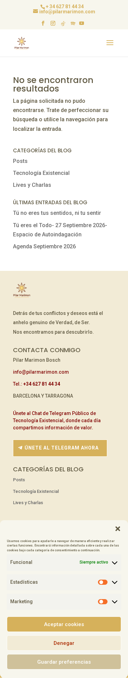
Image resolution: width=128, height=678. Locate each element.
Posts (20, 161)
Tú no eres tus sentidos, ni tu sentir (57, 213)
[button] (117, 528)
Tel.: (36, 384)
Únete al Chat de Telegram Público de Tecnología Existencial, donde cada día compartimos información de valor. (57, 420)
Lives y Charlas (32, 185)
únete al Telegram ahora (62, 448)
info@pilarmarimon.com (41, 372)
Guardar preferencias (64, 662)
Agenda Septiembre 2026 (44, 246)
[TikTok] (63, 25)
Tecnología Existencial (41, 173)
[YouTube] (81, 25)
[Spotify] (73, 25)
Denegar (64, 643)
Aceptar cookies (64, 624)
